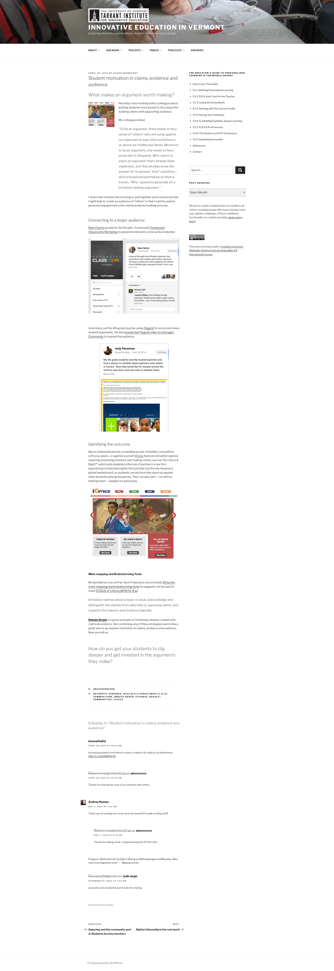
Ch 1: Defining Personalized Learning (213, 90)
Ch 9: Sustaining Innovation (208, 139)
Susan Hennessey (125, 73)
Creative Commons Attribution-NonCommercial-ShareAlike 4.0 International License (216, 250)
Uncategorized (104, 689)
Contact (197, 151)
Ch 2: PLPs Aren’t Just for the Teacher (214, 96)
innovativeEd (97, 741)
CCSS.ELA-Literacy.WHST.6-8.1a (117, 590)
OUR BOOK (112, 50)
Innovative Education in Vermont (156, 27)
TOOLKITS (134, 50)
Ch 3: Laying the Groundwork (209, 102)
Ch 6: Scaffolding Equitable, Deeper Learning (217, 120)
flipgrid (142, 696)
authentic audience (107, 694)
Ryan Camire (96, 227)
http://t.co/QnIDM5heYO (102, 756)
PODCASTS (175, 50)
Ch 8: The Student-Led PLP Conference (215, 133)
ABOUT (92, 50)
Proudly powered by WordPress (104, 962)
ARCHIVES (197, 50)
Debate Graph (97, 620)
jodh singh (130, 876)
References (199, 145)
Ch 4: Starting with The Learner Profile (214, 108)
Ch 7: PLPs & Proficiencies (208, 127)
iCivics (139, 456)
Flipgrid (149, 328)
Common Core (103, 696)
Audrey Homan (98, 802)
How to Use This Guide (205, 83)
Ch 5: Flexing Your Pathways (208, 114)
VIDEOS (154, 50)
